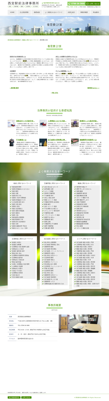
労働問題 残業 (48, 213)
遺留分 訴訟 (16, 206)
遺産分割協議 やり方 (19, 200)
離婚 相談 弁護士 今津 (83, 260)
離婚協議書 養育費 (82, 224)
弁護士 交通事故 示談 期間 (20, 264)
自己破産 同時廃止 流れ (52, 244)
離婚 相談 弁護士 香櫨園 (84, 271)
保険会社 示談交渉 (18, 260)
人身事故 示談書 (17, 266)
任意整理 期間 (48, 271)
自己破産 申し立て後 (51, 279)
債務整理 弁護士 (49, 253)
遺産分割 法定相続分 (19, 221)
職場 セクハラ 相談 (50, 200)
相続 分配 (15, 193)
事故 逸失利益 (16, 262)
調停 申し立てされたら (83, 189)
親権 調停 (79, 208)
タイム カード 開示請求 (52, 211)
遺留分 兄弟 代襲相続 (19, 198)
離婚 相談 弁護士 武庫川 (84, 247)
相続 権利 (15, 191)
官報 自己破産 (48, 268)
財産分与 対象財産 (82, 206)
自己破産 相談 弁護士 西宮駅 (85, 277)
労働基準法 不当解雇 (51, 224)
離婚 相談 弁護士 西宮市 (84, 281)
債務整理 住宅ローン (51, 275)
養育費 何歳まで (81, 187)
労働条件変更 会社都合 (51, 202)
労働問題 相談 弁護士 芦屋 (85, 251)
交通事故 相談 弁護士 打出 (85, 244)
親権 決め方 (80, 215)
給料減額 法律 (48, 189)
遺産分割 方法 (16, 195)
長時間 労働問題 (49, 193)
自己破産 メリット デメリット (54, 251)
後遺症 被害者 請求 (18, 251)
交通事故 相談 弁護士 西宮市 (85, 279)
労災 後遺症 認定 (17, 277)
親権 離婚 (79, 191)
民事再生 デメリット (51, 262)
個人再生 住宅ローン (51, 255)
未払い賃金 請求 (49, 198)
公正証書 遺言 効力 (18, 202)
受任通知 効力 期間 (50, 264)
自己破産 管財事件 (50, 277)
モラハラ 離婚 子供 (82, 198)
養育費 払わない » (93, 88)
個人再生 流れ (48, 273)
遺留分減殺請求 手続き (19, 226)
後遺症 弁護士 (16, 242)
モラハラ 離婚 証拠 (82, 228)
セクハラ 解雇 (48, 191)
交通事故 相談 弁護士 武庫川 (85, 273)
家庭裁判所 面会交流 (83, 219)
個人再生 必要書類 (50, 242)
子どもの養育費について (64, 71)
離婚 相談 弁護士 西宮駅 (84, 249)
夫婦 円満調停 (81, 202)
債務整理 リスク (49, 281)
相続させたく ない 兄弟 (19, 228)
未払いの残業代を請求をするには (66, 56)
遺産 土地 (15, 215)
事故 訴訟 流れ (17, 253)
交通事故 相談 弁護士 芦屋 (85, 264)
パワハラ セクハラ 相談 (52, 215)
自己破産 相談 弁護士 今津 (85, 257)
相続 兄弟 (15, 224)
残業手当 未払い (49, 217)
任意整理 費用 (48, 257)
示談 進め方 (16, 275)
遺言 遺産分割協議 (18, 211)
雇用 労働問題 (48, 226)
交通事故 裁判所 (17, 257)
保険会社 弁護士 (17, 268)
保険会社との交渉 (18, 249)
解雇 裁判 (47, 204)
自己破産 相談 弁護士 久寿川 (85, 255)
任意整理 (13, 71)
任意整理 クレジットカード (53, 266)
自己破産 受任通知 (50, 249)
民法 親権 (79, 226)
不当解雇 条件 (48, 195)
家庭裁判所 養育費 (82, 213)
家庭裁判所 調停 (81, 204)
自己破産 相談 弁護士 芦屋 (85, 242)
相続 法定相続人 (17, 208)
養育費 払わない (81, 211)
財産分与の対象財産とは (18, 56)
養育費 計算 (80, 217)
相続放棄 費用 (16, 187)
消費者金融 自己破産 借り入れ (54, 284)
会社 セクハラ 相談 (50, 206)
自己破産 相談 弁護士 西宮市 (85, 266)
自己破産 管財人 (49, 260)
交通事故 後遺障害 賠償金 (20, 255)
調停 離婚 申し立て (82, 200)
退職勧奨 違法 (48, 219)
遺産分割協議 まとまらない (21, 189)
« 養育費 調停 (14, 88)
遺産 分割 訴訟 (17, 204)
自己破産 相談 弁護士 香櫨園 (85, 268)
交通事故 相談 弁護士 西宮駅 (85, 262)
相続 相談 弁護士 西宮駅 (84, 253)
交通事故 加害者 (17, 273)
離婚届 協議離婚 (81, 221)
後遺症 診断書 (16, 244)
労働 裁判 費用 (49, 228)
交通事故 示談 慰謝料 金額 (20, 247)
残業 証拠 (47, 221)
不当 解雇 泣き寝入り (51, 208)
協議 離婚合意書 (81, 195)
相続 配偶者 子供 (17, 219)
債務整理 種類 (48, 247)
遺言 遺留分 (16, 213)
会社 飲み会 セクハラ (51, 187)
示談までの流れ (17, 271)
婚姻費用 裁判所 (81, 193)
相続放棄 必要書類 (18, 217)
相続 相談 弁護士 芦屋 (83, 275)
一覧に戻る (54, 93)
